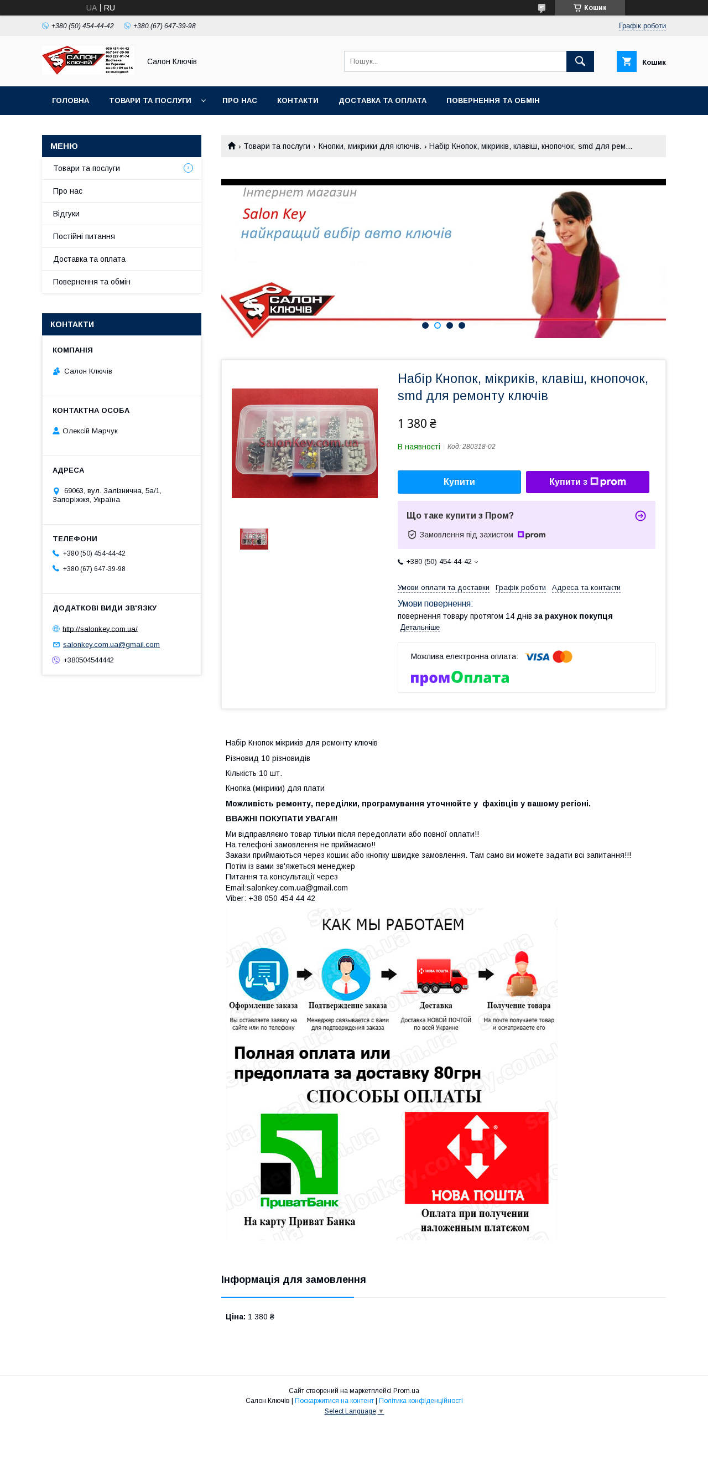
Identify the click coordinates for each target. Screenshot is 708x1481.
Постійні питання (84, 236)
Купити (459, 481)
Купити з (568, 481)
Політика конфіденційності (421, 1401)
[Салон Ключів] (88, 72)
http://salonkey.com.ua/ (100, 628)
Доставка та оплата (382, 100)
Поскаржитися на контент (334, 1401)
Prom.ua (406, 1391)
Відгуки (66, 213)
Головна (70, 100)
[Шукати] (580, 61)
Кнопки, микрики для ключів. (370, 146)
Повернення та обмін (493, 100)
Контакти (298, 100)
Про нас (239, 100)
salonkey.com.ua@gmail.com (111, 644)
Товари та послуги (150, 100)
